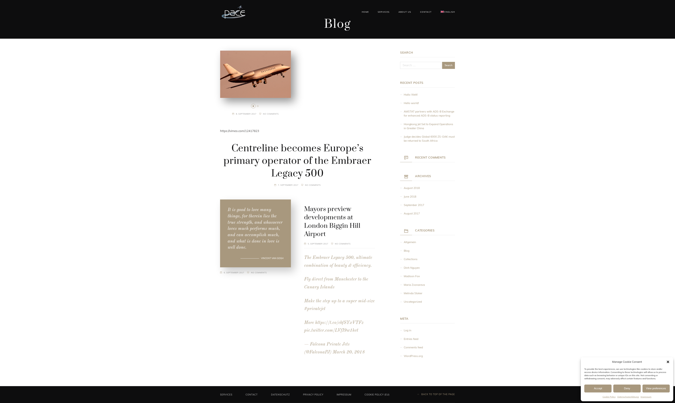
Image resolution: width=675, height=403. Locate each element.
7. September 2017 (288, 185)
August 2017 (412, 213)
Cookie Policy (609, 396)
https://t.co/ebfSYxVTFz (339, 323)
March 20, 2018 (349, 352)
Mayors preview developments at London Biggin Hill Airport (332, 221)
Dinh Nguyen (412, 267)
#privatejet (314, 309)
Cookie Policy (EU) (377, 394)
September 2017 (414, 205)
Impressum (646, 396)
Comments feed (413, 347)
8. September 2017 (246, 114)
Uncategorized (413, 301)
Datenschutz (280, 394)
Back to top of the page (438, 394)
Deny (627, 388)
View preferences (656, 388)
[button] (668, 362)
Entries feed (411, 339)
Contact (426, 12)
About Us (404, 12)
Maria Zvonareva (414, 284)
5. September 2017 (318, 244)
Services (383, 12)
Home (365, 12)
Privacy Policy (313, 394)
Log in (407, 330)
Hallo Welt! (411, 94)
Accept (598, 388)
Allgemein (410, 242)
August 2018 (412, 188)
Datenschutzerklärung (628, 396)
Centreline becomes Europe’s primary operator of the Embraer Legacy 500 (298, 161)
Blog (406, 250)
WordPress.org (413, 356)
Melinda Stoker (413, 293)
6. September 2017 (234, 272)
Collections (410, 259)
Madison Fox (412, 276)
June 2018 (410, 196)
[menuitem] (448, 11)
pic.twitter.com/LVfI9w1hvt (331, 330)
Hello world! (411, 103)
